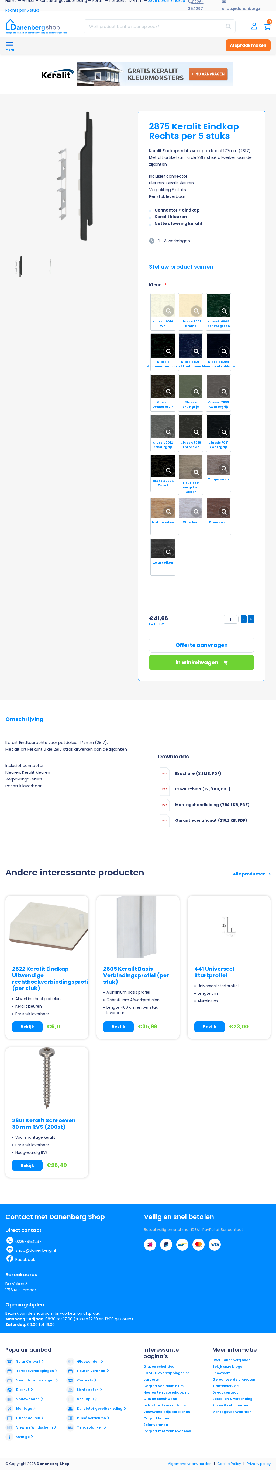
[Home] (36, 26)
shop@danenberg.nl (35, 1250)
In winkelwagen (197, 662)
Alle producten (249, 874)
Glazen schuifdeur (159, 1366)
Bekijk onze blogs (227, 1366)
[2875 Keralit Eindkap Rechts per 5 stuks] (78, 181)
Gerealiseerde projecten (233, 1379)
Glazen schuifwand (160, 1399)
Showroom (221, 1373)
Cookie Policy (229, 1463)
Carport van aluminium (163, 1386)
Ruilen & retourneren (230, 1405)
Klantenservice (225, 1386)
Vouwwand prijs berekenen (166, 1411)
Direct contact (225, 1392)
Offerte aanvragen (201, 645)
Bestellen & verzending (232, 1399)
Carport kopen (156, 1418)
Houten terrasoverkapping (166, 1392)
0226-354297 (28, 1241)
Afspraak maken (248, 45)
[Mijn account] (254, 26)
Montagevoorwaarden (231, 1411)
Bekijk (27, 1027)
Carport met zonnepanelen (167, 1431)
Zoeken (228, 26)
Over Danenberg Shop (231, 1360)
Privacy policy (259, 1463)
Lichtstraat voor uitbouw (164, 1405)
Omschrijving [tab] (24, 719)
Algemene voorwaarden (190, 1463)
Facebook (25, 1259)
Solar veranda (155, 1424)
